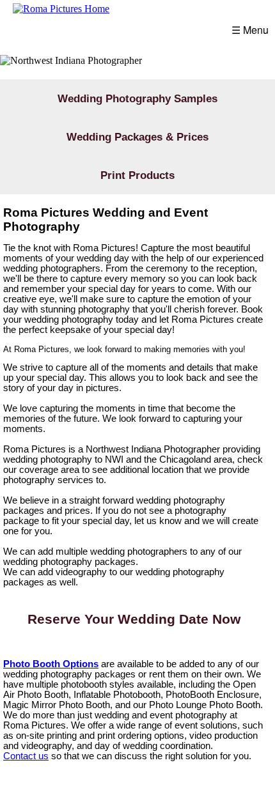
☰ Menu (250, 29)
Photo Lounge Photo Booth (204, 705)
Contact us (26, 756)
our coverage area (41, 470)
